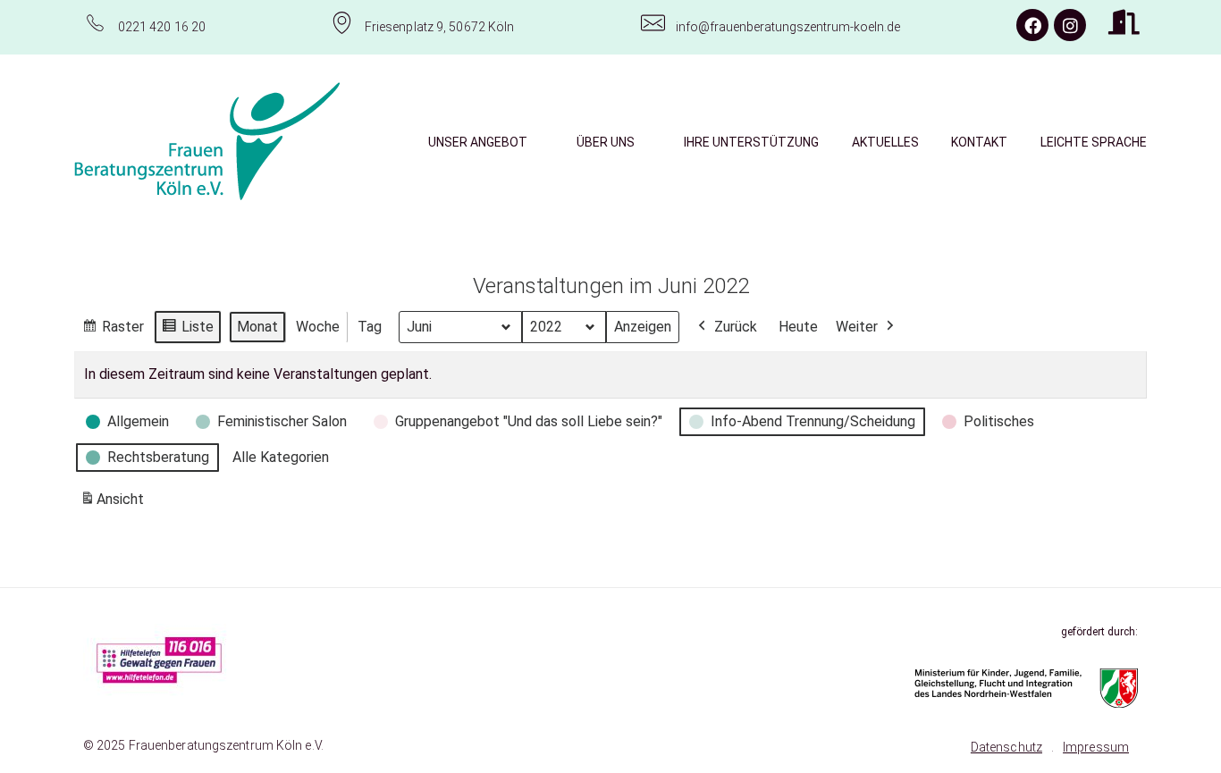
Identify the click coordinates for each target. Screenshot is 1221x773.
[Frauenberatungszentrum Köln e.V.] (207, 141)
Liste (187, 331)
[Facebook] (1032, 25)
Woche (318, 326)
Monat (257, 326)
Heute (798, 326)
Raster (112, 331)
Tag (370, 326)
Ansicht (115, 504)
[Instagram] (1070, 25)
